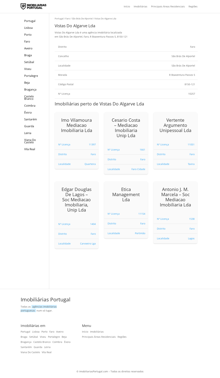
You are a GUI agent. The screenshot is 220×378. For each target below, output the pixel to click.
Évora (28, 112)
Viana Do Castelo (30, 141)
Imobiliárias (140, 6)
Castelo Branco (29, 97)
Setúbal (29, 62)
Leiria (27, 133)
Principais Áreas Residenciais (168, 6)
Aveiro (28, 48)
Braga (28, 55)
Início (127, 6)
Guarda (29, 126)
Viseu (27, 69)
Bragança (30, 89)
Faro (27, 41)
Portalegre (31, 76)
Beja (27, 83)
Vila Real (29, 149)
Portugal (29, 21)
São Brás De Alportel (82, 18)
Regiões (193, 6)
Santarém (30, 119)
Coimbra (29, 105)
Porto (28, 35)
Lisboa (28, 28)
